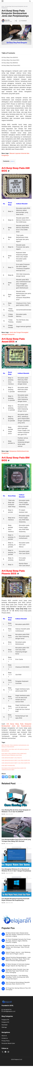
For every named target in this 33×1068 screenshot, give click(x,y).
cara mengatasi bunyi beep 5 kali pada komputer (16, 763)
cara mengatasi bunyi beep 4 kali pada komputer (16, 760)
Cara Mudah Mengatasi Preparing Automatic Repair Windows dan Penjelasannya (15, 899)
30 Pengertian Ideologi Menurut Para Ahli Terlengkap (18, 988)
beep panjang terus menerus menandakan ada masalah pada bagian (15, 746)
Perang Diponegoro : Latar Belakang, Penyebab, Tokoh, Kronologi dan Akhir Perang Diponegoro (17, 977)
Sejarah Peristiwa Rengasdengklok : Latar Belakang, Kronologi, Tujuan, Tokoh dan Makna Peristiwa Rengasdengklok (18, 959)
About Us (4, 1035)
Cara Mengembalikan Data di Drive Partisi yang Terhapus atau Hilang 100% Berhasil (16, 840)
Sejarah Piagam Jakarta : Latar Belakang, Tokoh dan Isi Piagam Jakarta (18, 953)
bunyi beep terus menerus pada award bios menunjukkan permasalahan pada (14, 754)
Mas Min (7, 20)
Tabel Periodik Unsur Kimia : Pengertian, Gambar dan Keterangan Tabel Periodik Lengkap (18, 947)
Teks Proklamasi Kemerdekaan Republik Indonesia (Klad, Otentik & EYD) (18, 983)
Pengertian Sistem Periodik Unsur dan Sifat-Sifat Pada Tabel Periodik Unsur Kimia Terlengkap (17, 971)
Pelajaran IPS (5, 1022)
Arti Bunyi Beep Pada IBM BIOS (10, 62)
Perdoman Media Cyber (8, 1043)
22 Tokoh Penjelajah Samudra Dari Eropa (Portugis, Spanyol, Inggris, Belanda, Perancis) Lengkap (18, 940)
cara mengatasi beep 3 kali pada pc (12, 757)
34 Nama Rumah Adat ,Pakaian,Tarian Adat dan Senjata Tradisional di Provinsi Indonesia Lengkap (18, 934)
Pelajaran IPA (5, 1019)
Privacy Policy (6, 1040)
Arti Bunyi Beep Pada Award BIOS (10, 60)
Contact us (5, 1038)
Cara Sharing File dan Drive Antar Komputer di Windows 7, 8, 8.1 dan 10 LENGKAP (16, 810)
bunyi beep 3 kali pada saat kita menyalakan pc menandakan (15, 750)
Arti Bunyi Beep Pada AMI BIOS (10, 57)
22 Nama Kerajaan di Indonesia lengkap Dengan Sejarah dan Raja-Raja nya (18, 964)
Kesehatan (5, 1025)
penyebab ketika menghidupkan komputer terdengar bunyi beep (14, 768)
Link (20, 20)
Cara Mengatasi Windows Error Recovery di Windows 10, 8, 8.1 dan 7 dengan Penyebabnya (16, 870)
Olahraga (4, 1027)
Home (3, 6)
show (12, 161)
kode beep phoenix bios (8, 765)
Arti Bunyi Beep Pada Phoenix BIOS (11, 65)
